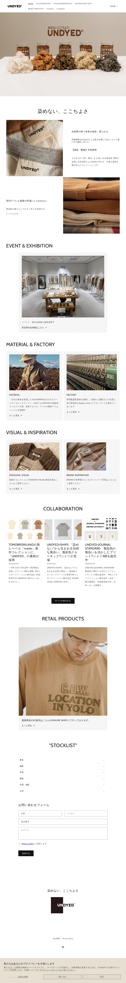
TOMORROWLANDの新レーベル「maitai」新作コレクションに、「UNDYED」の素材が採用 (24, 552)
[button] (63, 760)
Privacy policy (28, 844)
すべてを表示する (63, 601)
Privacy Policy (67, 938)
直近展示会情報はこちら (33, 327)
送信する (26, 853)
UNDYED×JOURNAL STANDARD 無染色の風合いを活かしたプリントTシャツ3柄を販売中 (100, 552)
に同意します (34, 844)
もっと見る (14, 415)
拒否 (102, 977)
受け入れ (62, 977)
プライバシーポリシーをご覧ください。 (57, 970)
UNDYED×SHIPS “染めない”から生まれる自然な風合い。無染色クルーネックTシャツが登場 (63, 552)
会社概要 (56, 938)
